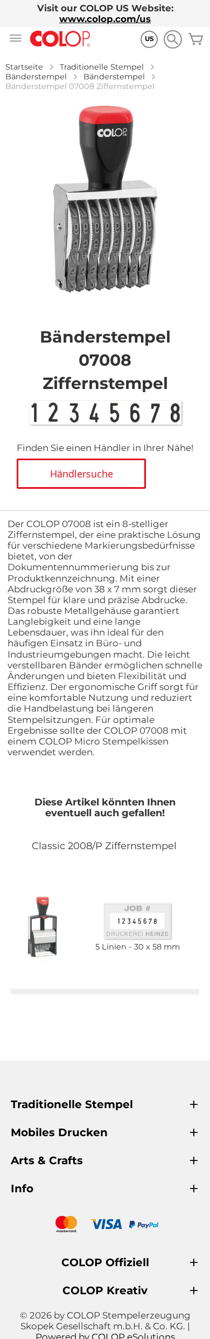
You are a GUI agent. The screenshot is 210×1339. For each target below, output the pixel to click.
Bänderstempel (36, 76)
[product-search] (173, 39)
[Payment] (105, 1225)
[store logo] (60, 39)
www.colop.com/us (105, 18)
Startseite (24, 67)
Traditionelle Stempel (102, 67)
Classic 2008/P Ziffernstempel (104, 846)
